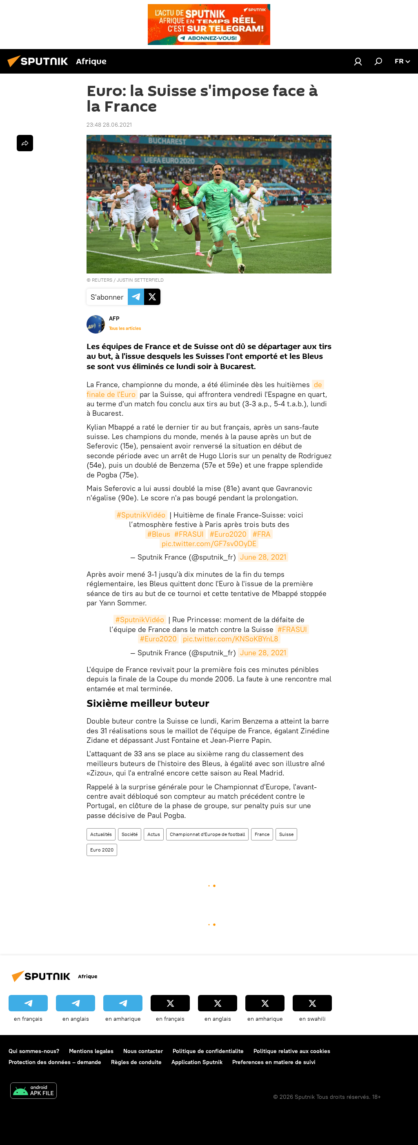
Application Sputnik (196, 1062)
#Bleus (158, 534)
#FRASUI (189, 534)
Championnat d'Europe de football (207, 834)
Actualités (101, 834)
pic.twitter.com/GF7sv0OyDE (209, 543)
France (262, 834)
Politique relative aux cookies (291, 1051)
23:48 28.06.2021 (109, 124)
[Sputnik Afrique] (40, 68)
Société (130, 834)
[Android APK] (33, 1091)
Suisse (286, 834)
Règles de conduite (136, 1062)
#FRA (262, 534)
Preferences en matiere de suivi (274, 1062)
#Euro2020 (228, 534)
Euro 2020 (101, 850)
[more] (25, 143)
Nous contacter (143, 1051)
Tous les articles (125, 328)
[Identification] (358, 61)
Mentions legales (91, 1051)
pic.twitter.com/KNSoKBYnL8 (230, 638)
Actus (153, 834)
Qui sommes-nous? (34, 1051)
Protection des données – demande (55, 1062)
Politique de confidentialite (208, 1051)
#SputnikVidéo (141, 515)
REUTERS (102, 280)
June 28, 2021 (263, 557)
